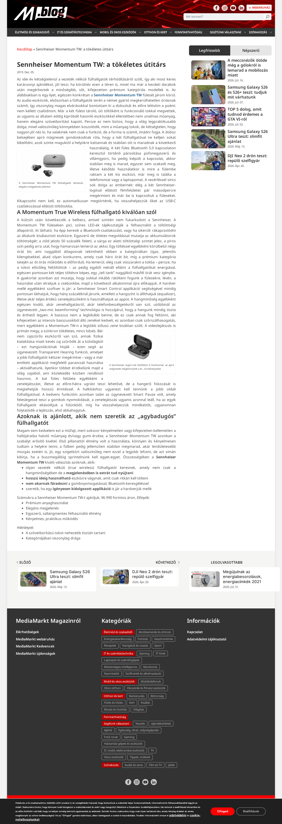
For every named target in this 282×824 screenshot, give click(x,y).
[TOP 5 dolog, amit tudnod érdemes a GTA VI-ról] (208, 116)
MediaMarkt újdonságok (35, 653)
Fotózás (143, 639)
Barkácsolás (137, 696)
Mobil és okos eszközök (118, 32)
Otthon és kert (155, 32)
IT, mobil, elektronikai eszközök (124, 750)
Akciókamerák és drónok (155, 632)
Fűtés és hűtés (113, 703)
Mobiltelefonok (151, 681)
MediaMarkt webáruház (35, 639)
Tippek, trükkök (140, 757)
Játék (171, 765)
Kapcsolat (195, 632)
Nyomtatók (111, 673)
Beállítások (251, 811)
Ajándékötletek (161, 723)
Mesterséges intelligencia (120, 667)
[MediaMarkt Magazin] (40, 13)
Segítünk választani (225, 32)
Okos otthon (112, 688)
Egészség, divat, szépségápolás (138, 730)
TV (152, 750)
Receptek (110, 645)
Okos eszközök (114, 757)
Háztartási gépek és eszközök (123, 744)
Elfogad (222, 811)
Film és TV (155, 765)
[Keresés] (267, 16)
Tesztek (140, 723)
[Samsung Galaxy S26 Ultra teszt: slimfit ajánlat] (208, 138)
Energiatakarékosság (118, 639)
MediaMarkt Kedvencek (35, 646)
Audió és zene (134, 765)
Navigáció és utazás (135, 645)
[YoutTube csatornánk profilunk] (233, 7)
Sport (157, 645)
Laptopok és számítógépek (121, 660)
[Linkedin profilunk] (241, 7)
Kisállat (145, 703)
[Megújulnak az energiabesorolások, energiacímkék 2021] (205, 579)
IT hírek (160, 653)
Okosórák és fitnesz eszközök (146, 688)
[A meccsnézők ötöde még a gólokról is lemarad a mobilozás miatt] (208, 70)
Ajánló (108, 730)
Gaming (144, 653)
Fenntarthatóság (188, 32)
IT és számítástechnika (74, 32)
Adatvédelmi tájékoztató (206, 639)
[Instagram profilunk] (224, 7)
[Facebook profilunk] (216, 7)
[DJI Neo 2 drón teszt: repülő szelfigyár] (208, 160)
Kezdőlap (24, 49)
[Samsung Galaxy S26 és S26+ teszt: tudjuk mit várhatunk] (208, 94)
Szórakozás (258, 32)
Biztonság (157, 696)
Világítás (138, 709)
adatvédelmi (177, 815)
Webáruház (260, 7)
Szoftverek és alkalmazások (143, 673)
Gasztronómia (163, 639)
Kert (132, 703)
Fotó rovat (111, 737)
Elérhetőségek (27, 632)
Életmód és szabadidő (32, 32)
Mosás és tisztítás (115, 709)
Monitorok (150, 667)
